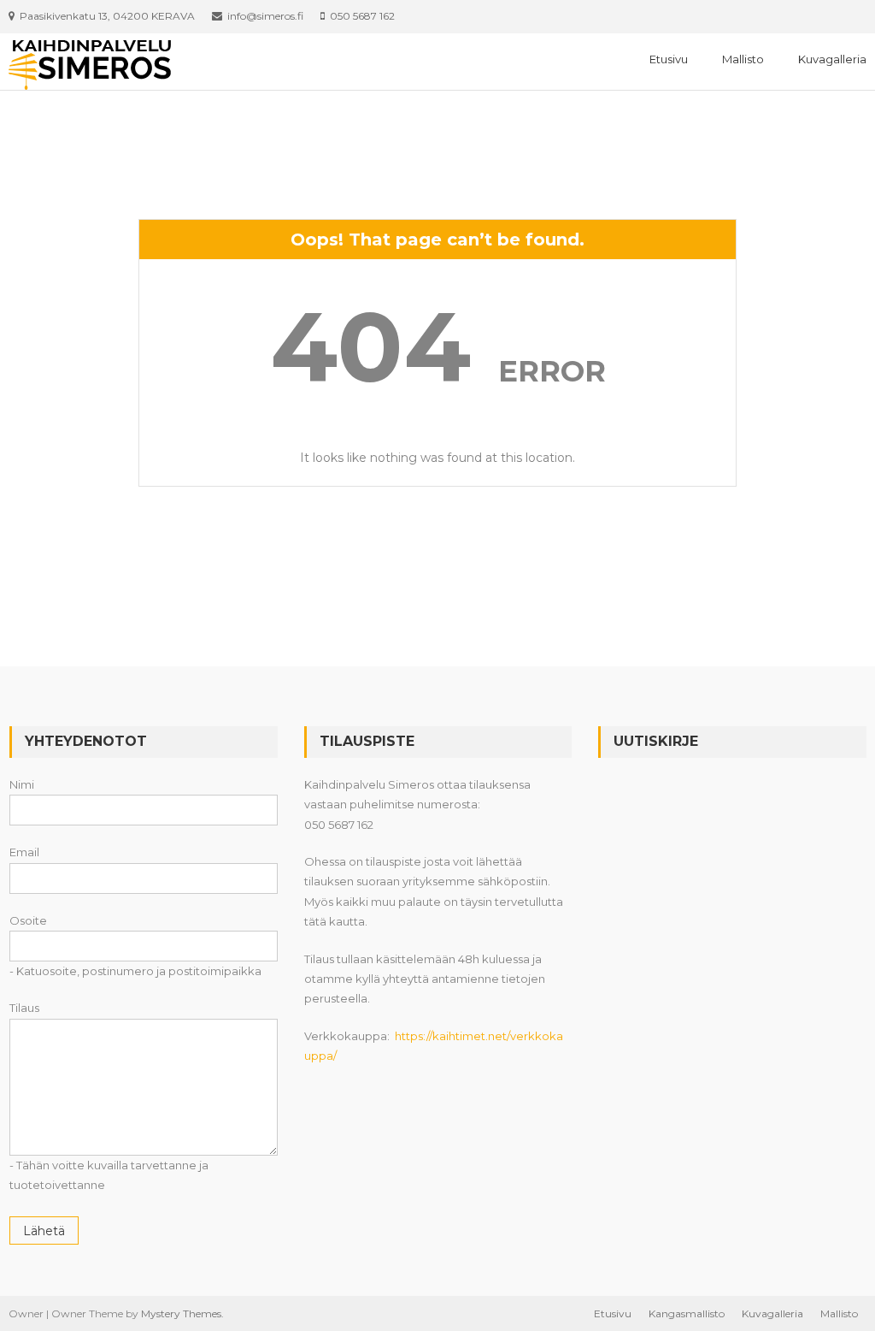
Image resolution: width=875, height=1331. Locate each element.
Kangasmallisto (687, 1313)
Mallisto (743, 59)
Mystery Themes (181, 1313)
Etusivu (668, 59)
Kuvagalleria (832, 59)
